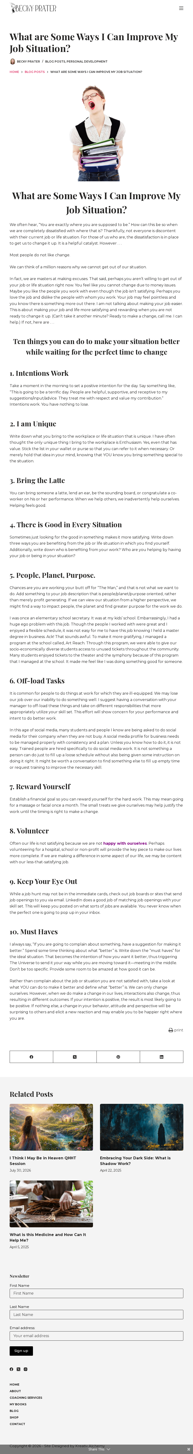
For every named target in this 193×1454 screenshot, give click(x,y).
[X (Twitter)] (74, 1057)
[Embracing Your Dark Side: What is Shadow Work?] (141, 1127)
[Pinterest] (118, 1057)
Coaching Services (26, 1397)
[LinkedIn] (161, 1057)
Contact (17, 1424)
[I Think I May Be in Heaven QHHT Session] (51, 1127)
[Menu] (181, 8)
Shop (14, 1417)
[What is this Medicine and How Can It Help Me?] (51, 1204)
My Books (18, 1404)
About (15, 1391)
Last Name (19, 1306)
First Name (19, 1285)
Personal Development (87, 61)
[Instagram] (25, 1369)
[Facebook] (31, 1057)
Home (14, 1384)
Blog (14, 1411)
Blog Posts (55, 61)
